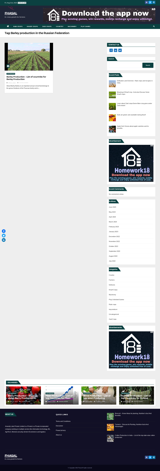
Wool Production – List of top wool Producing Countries (96, 398)
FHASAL (11, 13)
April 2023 (112, 217)
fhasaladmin (23, 82)
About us (59, 435)
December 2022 (114, 236)
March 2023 (113, 222)
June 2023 (112, 207)
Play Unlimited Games (116, 299)
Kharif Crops (32, 26)
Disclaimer (59, 426)
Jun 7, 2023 (126, 401)
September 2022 (114, 251)
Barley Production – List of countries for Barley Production (26, 78)
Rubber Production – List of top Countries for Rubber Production (136, 398)
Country (59, 26)
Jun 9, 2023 (88, 401)
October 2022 (113, 246)
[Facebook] (4, 231)
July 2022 (112, 261)
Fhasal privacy (61, 430)
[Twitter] (4, 235)
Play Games (85, 26)
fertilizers (112, 285)
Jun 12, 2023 (51, 401)
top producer (11, 73)
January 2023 (113, 231)
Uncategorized (114, 314)
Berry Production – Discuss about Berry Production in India (22, 398)
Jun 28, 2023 (14, 401)
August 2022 (113, 256)
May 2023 (112, 212)
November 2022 (114, 241)
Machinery (72, 26)
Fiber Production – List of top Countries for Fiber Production (59, 398)
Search (111, 59)
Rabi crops (17, 26)
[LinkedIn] (4, 240)
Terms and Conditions (63, 421)
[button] (154, 26)
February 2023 (114, 227)
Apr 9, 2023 (12, 82)
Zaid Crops (47, 26)
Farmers (111, 280)
